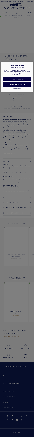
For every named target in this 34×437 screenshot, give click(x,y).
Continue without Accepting (17, 84)
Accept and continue (17, 79)
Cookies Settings (17, 88)
